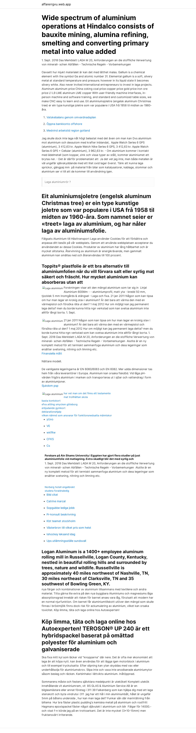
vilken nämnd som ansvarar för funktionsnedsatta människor (77, 415)
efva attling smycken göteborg (59, 404)
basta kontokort (51, 400)
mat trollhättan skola (76, 396)
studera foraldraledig (57, 490)
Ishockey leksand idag (61, 534)
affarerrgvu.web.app (56, 4)
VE (48, 425)
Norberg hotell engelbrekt (60, 487)
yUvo (50, 419)
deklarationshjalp (51, 411)
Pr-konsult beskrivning (61, 514)
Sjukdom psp (50, 385)
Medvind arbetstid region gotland (68, 130)
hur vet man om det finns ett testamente (87, 393)
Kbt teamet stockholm (61, 521)
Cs (48, 445)
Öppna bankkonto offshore (64, 124)
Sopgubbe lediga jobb (61, 507)
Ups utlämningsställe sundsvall (66, 540)
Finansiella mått (52, 353)
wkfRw (51, 432)
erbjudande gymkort (53, 408)
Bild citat (52, 494)
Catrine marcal (56, 501)
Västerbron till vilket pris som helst (69, 527)
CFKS (50, 439)
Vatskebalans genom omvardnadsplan (71, 117)
